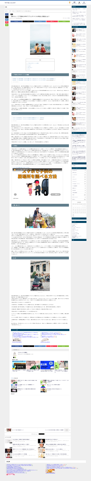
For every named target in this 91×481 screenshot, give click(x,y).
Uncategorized (78, 170)
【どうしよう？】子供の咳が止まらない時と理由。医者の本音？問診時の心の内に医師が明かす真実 (79, 157)
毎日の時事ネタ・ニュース (76, 236)
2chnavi (73, 225)
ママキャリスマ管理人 (22, 352)
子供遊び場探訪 (78, 192)
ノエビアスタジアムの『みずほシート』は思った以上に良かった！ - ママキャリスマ (79, 142)
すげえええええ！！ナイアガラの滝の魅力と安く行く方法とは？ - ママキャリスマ (79, 137)
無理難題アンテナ (75, 237)
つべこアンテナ (75, 232)
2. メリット (29, 64)
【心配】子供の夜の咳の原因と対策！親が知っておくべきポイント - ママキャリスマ (79, 159)
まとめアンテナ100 (75, 233)
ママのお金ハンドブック (78, 183)
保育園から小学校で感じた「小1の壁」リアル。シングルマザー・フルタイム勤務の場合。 (78, 19)
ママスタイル (78, 181)
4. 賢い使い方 (29, 67)
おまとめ (73, 228)
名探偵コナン (78, 188)
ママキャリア (78, 179)
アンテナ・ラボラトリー (76, 227)
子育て (12, 14)
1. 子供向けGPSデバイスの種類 (33, 63)
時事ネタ (78, 199)
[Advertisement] (40, 411)
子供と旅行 (78, 190)
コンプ (73, 231)
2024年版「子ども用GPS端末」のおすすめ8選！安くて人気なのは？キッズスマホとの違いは (29, 80)
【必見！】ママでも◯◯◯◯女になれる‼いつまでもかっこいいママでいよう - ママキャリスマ (79, 147)
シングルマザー (78, 174)
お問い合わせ (78, 172)
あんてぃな (74, 226)
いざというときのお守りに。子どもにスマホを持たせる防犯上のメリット (26, 119)
